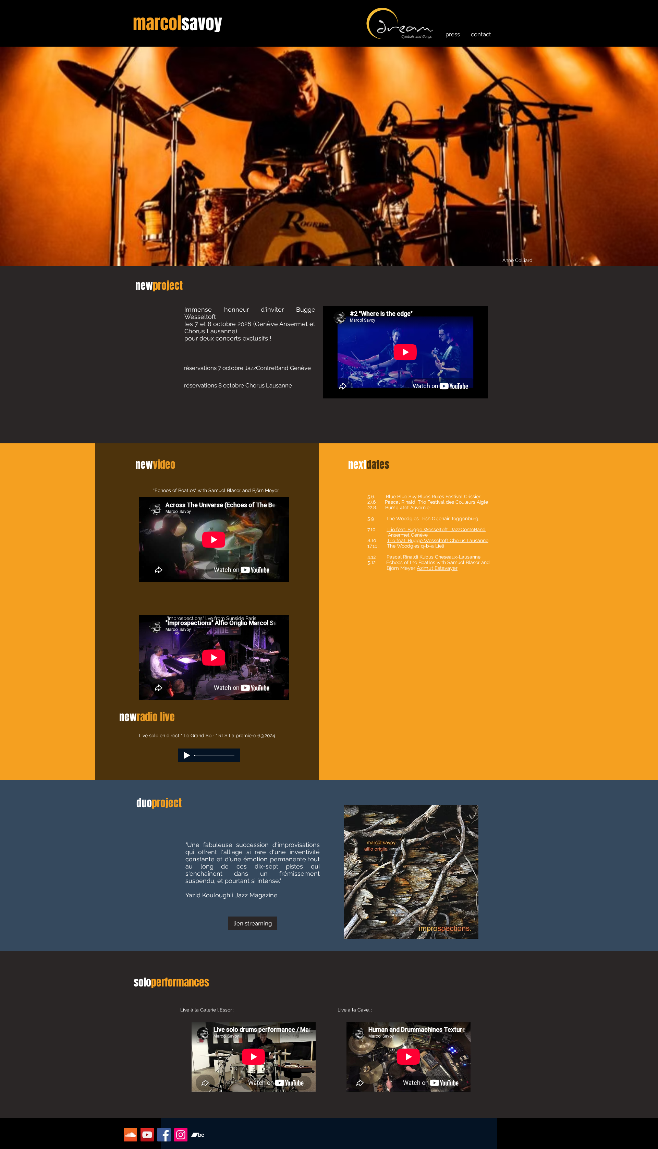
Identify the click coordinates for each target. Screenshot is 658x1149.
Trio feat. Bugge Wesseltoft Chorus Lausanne (437, 540)
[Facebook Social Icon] (164, 1134)
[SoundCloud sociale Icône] (130, 1134)
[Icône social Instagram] (180, 1134)
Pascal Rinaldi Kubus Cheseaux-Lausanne (433, 557)
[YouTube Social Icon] (147, 1134)
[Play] (187, 755)
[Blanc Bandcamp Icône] (197, 1134)
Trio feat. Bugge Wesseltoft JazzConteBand (436, 529)
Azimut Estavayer (437, 568)
